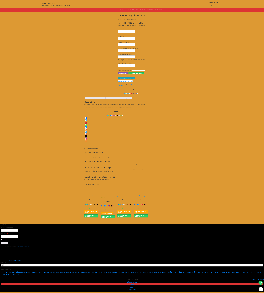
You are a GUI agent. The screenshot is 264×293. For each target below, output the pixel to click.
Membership (154, 272)
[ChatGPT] (133, 92)
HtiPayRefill (120, 85)
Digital (48, 272)
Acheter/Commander (107, 213)
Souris (258, 272)
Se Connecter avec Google (15, 260)
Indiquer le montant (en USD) (124, 70)
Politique (159, 9)
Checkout (132, 284)
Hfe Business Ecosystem (85, 272)
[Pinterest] (132, 92)
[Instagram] (130, 92)
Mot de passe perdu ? (8, 248)
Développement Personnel (54, 272)
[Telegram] (128, 92)
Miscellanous (162, 272)
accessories (11, 272)
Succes (261, 272)
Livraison (144, 272)
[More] (139, 92)
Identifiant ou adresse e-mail (8, 227)
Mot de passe (4, 233)
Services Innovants (233, 272)
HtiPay (93, 272)
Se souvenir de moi (6, 240)
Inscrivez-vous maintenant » (23, 246)
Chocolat (28, 272)
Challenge (24, 272)
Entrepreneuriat (69, 272)
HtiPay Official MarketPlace (127, 9)
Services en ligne (208, 272)
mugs (169, 272)
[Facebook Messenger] (126, 92)
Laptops (139, 272)
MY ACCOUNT (137, 84)
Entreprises (74, 272)
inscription (127, 272)
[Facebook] (124, 92)
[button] (260, 283)
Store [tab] (107, 98)
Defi (46, 272)
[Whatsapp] (125, 92)
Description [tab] (89, 98)
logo (147, 272)
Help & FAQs (135, 11)
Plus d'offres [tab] (113, 98)
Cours (42, 272)
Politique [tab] (120, 98)
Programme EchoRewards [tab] (99, 98)
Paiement (174, 272)
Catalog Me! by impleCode (258, 279)
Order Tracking (151, 9)
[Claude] (135, 92)
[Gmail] (129, 92)
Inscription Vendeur (125, 11)
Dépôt (131, 84)
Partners (182, 272)
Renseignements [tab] (127, 98)
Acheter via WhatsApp (137, 73)
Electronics (63, 272)
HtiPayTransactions (109, 272)
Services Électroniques (248, 272)
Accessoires (4, 272)
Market (150, 272)
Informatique (120, 272)
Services (197, 272)
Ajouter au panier (123, 73)
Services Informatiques (220, 272)
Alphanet (18, 272)
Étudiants (16, 275)
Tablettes (6, 275)
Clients (33, 272)
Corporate (38, 272)
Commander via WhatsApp (89, 216)
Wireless (11, 274)
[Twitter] (86, 120)
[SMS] (137, 92)
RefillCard (191, 272)
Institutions (131, 272)
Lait (135, 272)
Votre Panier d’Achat (140, 9)
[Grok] (136, 92)
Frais (78, 272)
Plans (188, 272)
